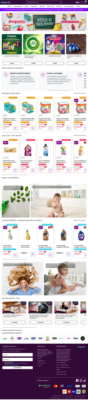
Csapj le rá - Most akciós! (11, 135)
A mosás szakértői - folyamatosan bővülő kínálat (22, 220)
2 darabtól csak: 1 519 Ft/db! (9, 249)
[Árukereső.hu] (83, 391)
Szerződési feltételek (56, 395)
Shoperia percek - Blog (61, 374)
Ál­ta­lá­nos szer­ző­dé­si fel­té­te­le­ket (18, 363)
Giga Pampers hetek (8, 122)
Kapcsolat (39, 358)
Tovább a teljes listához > (80, 93)
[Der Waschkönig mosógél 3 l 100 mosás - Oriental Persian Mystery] (63, 234)
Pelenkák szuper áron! (11, 93)
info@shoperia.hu (41, 360)
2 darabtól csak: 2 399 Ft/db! (81, 164)
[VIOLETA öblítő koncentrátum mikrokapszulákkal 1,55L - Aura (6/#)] (27, 234)
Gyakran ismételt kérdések (62, 365)
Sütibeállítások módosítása (80, 395)
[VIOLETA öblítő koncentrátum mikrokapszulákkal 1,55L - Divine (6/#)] (10, 234)
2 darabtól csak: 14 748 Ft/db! (81, 122)
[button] (84, 22)
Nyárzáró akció (7, 164)
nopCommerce (82, 397)
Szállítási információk (61, 371)
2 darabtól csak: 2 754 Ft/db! (45, 249)
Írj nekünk (39, 365)
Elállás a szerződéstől (61, 362)
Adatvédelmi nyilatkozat (68, 395)
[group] (14, 313)
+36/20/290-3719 (41, 363)
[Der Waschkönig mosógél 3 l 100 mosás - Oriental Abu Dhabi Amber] (45, 234)
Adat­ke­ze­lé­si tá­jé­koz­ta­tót (12, 364)
